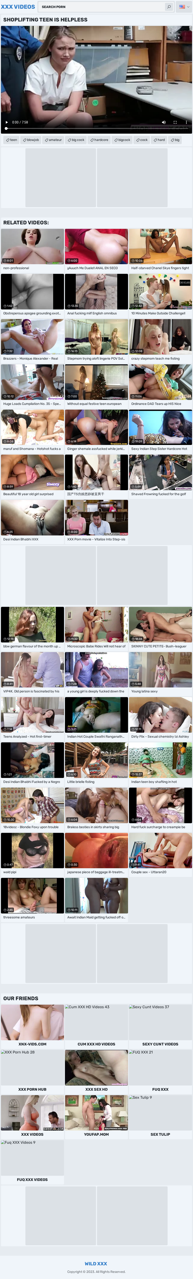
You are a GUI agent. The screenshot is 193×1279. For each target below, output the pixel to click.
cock (144, 140)
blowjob (33, 140)
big (177, 140)
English (184, 7)
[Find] (169, 7)
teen (13, 140)
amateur (55, 140)
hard (161, 140)
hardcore (101, 140)
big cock (78, 140)
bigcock (124, 140)
